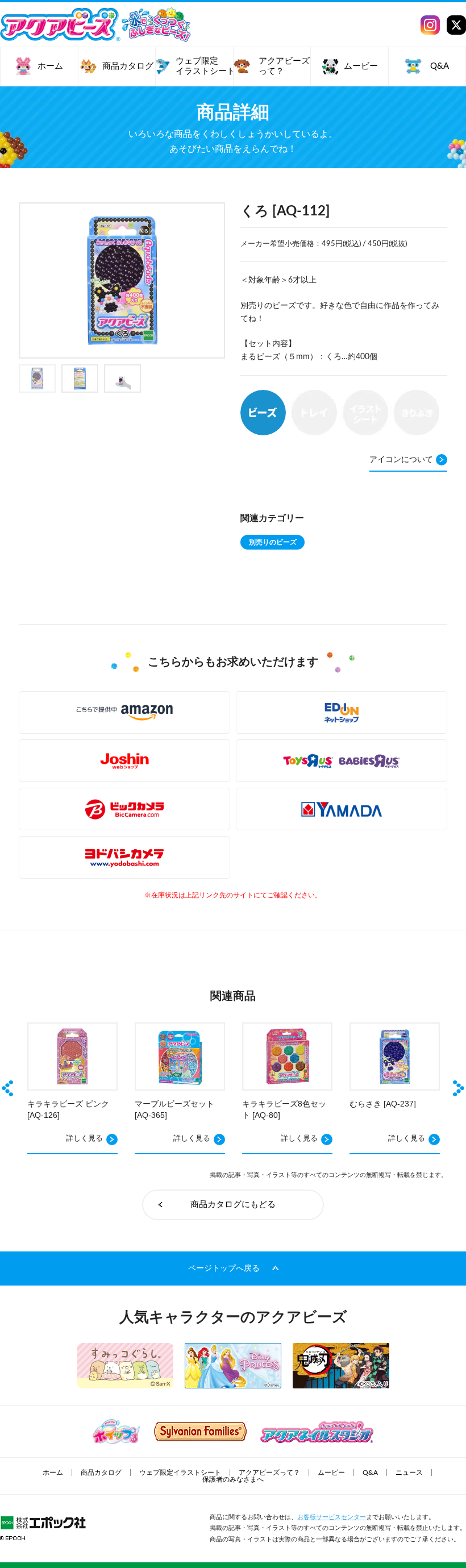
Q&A (370, 1472)
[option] (122, 280)
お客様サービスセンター (331, 1517)
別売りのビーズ (273, 542)
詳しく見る (84, 1138)
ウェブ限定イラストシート (180, 1472)
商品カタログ (101, 1472)
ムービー (331, 1472)
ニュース (409, 1472)
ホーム (53, 1472)
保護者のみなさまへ (233, 1479)
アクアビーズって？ (269, 1472)
